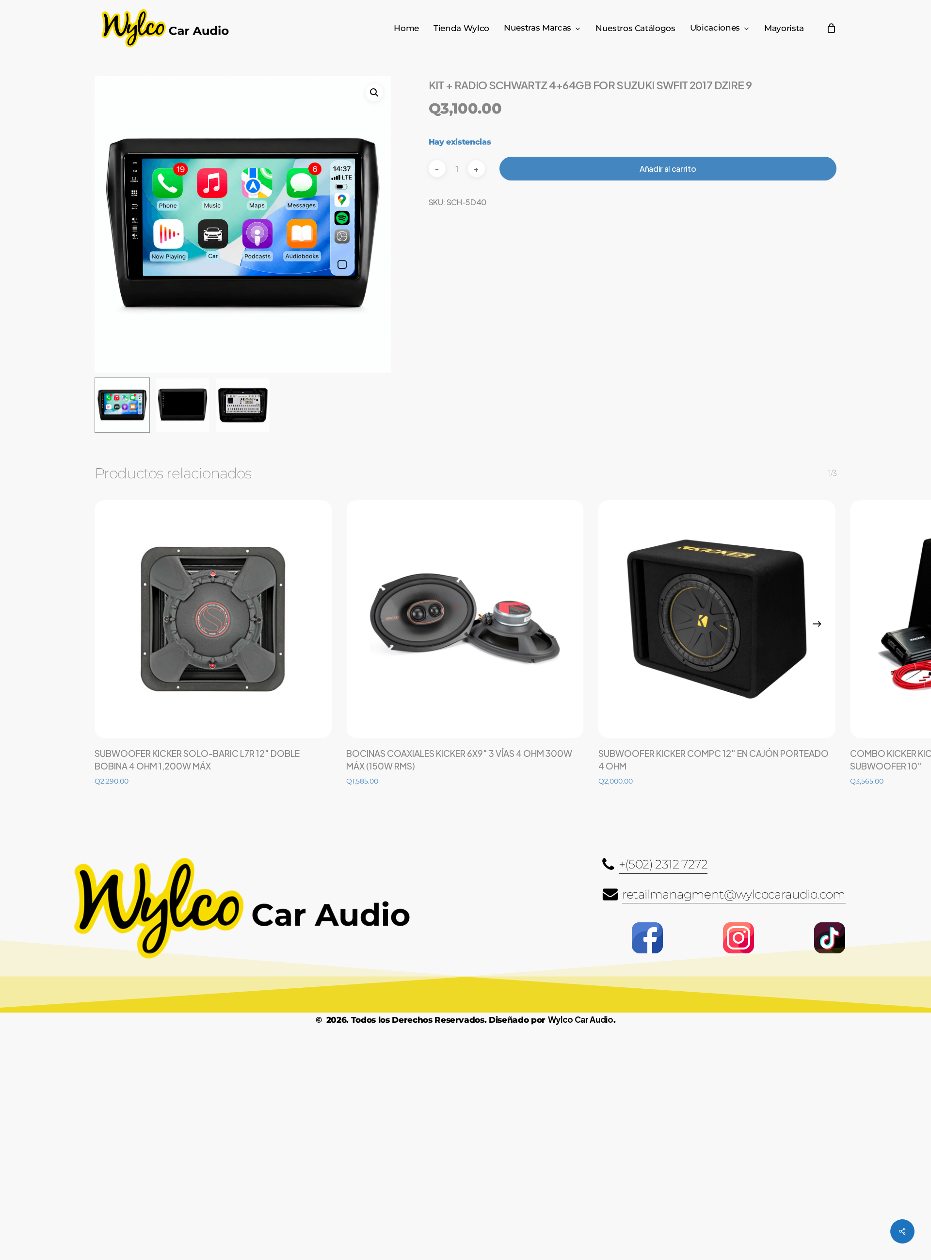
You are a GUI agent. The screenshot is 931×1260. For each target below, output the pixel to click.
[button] (374, 92)
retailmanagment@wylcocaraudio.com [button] (734, 894)
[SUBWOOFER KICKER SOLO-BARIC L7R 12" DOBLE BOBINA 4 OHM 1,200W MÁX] (213, 618)
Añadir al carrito (668, 169)
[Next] (817, 624)
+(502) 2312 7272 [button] (663, 864)
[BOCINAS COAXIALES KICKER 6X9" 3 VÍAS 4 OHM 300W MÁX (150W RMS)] (464, 618)
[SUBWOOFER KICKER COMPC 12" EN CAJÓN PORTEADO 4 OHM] (716, 618)
